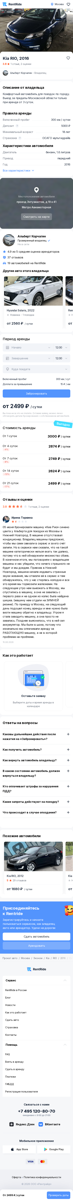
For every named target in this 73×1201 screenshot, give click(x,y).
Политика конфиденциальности (42, 1177)
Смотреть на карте (36, 216)
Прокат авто (10, 958)
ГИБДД (9, 1084)
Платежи (10, 1076)
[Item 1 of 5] (36, 31)
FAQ (7, 1054)
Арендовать (36, 945)
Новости (10, 1005)
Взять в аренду (14, 1061)
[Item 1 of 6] (33, 291)
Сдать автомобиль (36, 936)
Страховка (11, 1027)
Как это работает (15, 1012)
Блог (8, 997)
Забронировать (36, 393)
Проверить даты (59, 1195)
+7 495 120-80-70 (36, 1111)
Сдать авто (12, 1019)
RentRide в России (16, 990)
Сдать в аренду (14, 1069)
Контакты (10, 1034)
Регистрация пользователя (21, 1091)
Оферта (16, 1177)
